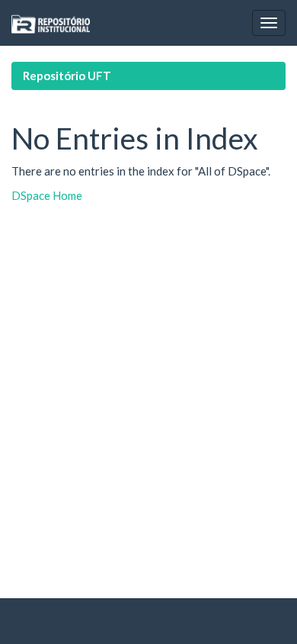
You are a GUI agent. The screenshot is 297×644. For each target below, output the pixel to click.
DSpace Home (46, 195)
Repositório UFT (67, 75)
